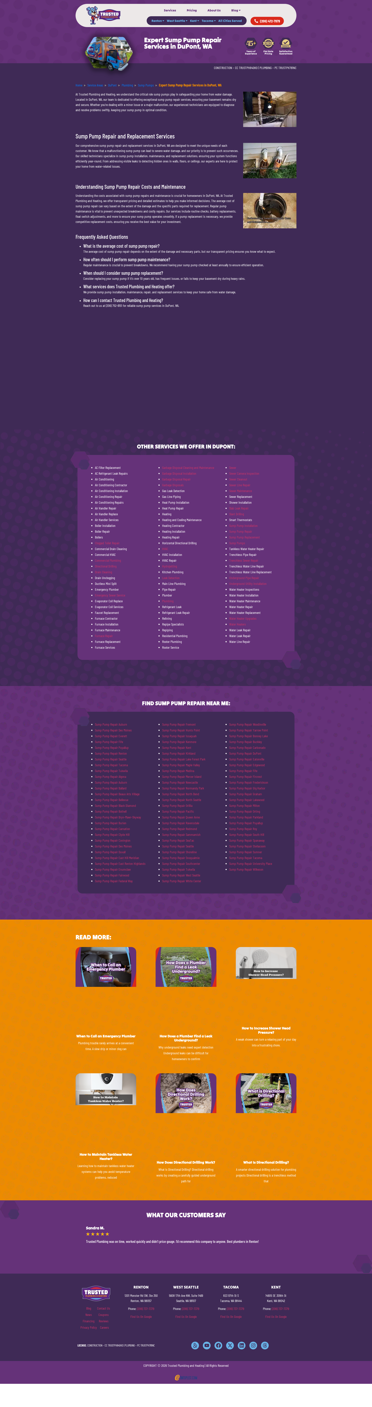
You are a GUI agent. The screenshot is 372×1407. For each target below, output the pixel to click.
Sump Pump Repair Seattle (111, 759)
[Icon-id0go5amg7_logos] (195, 1345)
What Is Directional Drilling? (266, 1162)
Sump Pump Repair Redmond (179, 829)
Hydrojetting (169, 566)
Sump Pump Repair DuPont (245, 753)
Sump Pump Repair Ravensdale (180, 823)
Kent (193, 21)
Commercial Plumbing (108, 560)
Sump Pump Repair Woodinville (247, 724)
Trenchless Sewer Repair (243, 560)
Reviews (103, 1321)
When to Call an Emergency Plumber (105, 1036)
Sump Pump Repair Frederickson (248, 782)
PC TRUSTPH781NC (285, 68)
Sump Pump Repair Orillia (177, 805)
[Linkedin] (241, 1345)
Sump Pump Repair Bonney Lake (248, 736)
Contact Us (103, 1308)
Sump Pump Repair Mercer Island (182, 776)
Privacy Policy (88, 1327)
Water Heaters (237, 624)
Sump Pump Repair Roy (243, 829)
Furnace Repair (104, 636)
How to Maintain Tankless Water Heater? (106, 1156)
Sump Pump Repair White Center (181, 881)
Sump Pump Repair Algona (110, 776)
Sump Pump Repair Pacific (178, 811)
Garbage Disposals (173, 485)
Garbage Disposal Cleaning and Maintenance (188, 467)
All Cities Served (230, 21)
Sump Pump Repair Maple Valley (181, 765)
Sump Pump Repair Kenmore (179, 742)
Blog (234, 10)
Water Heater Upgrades (243, 618)
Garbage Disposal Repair (176, 479)
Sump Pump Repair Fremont (179, 724)
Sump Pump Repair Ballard (111, 788)
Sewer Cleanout (238, 479)
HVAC (165, 549)
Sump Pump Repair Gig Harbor (247, 788)
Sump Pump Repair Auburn (111, 724)
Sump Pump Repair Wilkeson (246, 869)
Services (170, 10)
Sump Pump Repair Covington (112, 840)
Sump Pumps (237, 543)
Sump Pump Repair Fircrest (245, 776)
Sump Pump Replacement (244, 537)
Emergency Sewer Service (110, 595)
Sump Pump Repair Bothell (111, 811)
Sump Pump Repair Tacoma (111, 765)
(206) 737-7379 (145, 1308)
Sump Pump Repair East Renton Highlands (120, 863)
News (88, 1314)
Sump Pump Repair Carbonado (247, 747)
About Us (214, 10)
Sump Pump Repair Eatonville (246, 759)
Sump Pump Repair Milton (244, 805)
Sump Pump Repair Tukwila (111, 771)
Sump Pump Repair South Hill (246, 834)
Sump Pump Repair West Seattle (181, 875)
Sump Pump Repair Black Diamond (115, 805)
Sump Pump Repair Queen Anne (181, 817)
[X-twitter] (230, 1345)
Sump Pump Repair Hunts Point (181, 730)
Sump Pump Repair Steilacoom (247, 846)
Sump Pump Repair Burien (110, 823)
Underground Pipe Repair (244, 578)
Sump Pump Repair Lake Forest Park (183, 759)
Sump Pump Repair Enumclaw (113, 869)
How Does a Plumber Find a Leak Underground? (186, 1038)
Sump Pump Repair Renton (111, 753)
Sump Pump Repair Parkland (246, 817)
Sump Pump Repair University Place (250, 863)
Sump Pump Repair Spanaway (247, 840)
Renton (157, 21)
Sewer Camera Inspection (244, 473)
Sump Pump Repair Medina (178, 771)
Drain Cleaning (103, 572)
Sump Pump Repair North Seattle (181, 800)
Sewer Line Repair (239, 485)
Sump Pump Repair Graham (245, 794)
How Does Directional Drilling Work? (186, 1162)
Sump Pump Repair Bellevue (111, 800)
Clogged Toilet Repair (107, 543)
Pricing (192, 10)
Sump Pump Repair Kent (176, 747)
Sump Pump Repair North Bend (180, 794)
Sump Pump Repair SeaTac (178, 840)
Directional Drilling (105, 566)
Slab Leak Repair (239, 508)
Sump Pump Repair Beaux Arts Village (117, 794)
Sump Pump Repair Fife (109, 742)
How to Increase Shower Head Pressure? (266, 1030)
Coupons (103, 1314)
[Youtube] (207, 1345)
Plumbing (167, 601)
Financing (88, 1321)
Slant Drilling (236, 514)
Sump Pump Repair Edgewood (247, 765)
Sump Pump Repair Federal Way (114, 881)
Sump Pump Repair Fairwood (112, 875)
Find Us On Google (141, 1316)
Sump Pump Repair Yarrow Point (248, 730)
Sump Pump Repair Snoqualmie (181, 858)
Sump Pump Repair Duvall (110, 852)
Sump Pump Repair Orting (244, 811)
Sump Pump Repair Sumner (245, 852)
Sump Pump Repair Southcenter (181, 863)
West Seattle (176, 21)
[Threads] (265, 1345)
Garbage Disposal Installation (179, 473)
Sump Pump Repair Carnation (112, 829)
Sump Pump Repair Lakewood (246, 800)
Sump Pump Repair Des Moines (113, 730)
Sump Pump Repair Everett (111, 736)
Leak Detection (171, 578)
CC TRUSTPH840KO (246, 68)
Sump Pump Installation (243, 525)
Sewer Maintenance (240, 491)
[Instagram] (253, 1345)
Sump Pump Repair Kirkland (178, 753)
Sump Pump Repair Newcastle (180, 782)
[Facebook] (218, 1345)
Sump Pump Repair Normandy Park (183, 788)
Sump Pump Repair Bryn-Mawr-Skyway (118, 817)
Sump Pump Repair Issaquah (179, 736)
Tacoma (207, 21)
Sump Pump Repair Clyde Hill (112, 834)
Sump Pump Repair (240, 531)
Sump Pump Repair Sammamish (181, 834)
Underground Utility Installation (248, 583)
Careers (104, 1327)
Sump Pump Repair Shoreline (179, 852)
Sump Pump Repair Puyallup (112, 747)
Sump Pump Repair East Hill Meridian (117, 858)
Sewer (232, 467)
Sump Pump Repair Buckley (245, 742)
